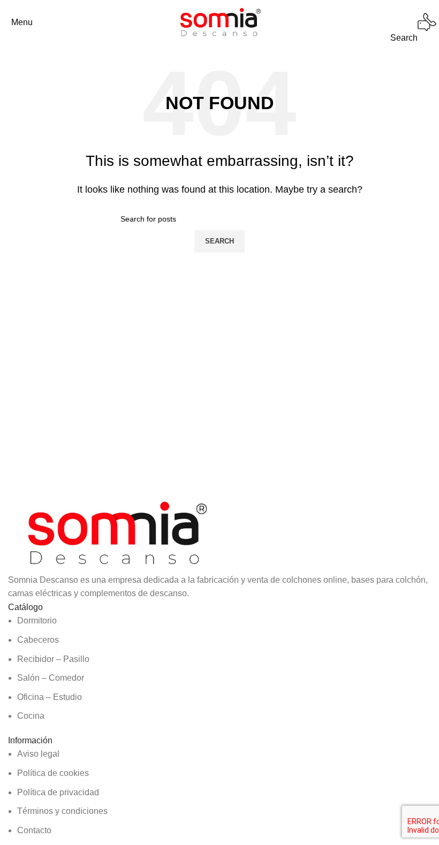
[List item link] (219, 668)
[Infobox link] (219, 22)
